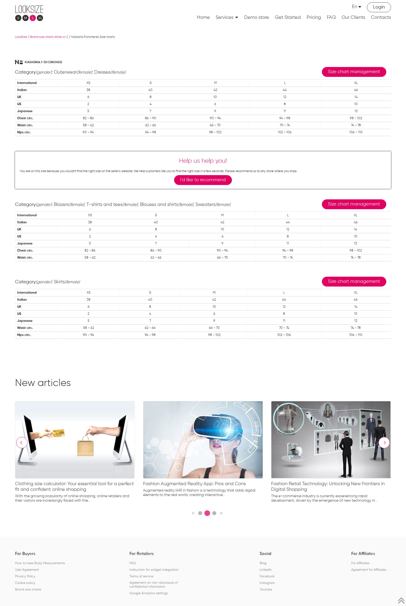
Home (203, 17)
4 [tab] (214, 513)
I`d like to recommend (203, 179)
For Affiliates (360, 563)
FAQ (331, 17)
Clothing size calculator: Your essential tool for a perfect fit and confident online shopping (74, 486)
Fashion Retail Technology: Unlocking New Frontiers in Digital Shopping (328, 486)
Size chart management (354, 71)
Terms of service (141, 576)
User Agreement (27, 569)
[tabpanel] (79, 453)
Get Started (288, 17)
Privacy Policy (25, 576)
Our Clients (353, 17)
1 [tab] (193, 513)
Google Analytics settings (148, 593)
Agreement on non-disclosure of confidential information (153, 584)
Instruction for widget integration (154, 569)
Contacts (381, 17)
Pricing (314, 17)
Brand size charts (28, 589)
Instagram (267, 583)
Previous (21, 442)
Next (384, 442)
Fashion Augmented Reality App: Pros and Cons (194, 483)
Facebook (267, 576)
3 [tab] (207, 513)
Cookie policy (25, 583)
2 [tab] (200, 513)
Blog (263, 563)
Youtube (266, 589)
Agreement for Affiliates (368, 569)
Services (224, 17)
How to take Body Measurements (40, 563)
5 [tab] (221, 513)
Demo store (256, 17)
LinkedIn (266, 569)
